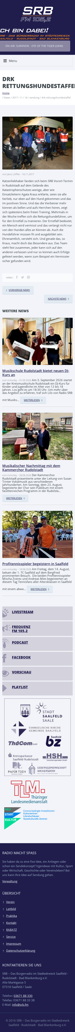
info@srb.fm (20, 1005)
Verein (10, 902)
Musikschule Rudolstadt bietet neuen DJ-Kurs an (35, 372)
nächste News (57, 298)
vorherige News (19, 290)
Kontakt (11, 923)
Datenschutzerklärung (20, 950)
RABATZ (11, 930)
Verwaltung (9, 881)
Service (11, 937)
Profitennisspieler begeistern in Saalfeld (35, 563)
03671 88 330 (23, 996)
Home (5, 93)
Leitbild (11, 909)
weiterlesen (32, 400)
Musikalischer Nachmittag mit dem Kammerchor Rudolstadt (31, 467)
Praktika (11, 916)
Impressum (13, 944)
